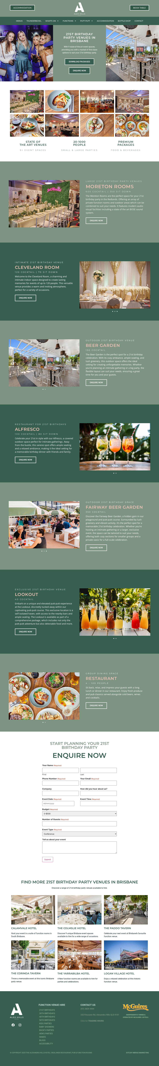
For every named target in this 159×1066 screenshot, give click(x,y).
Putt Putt (85, 21)
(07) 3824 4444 (87, 1009)
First (44, 774)
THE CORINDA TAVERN (25, 973)
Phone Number (53, 779)
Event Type (52, 830)
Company (47, 789)
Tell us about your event (54, 839)
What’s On (50, 21)
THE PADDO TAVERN (117, 928)
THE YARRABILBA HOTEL (74, 973)
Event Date (51, 799)
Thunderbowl (34, 21)
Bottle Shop (124, 21)
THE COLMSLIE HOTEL (72, 928)
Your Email (89, 779)
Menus (19, 21)
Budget (50, 809)
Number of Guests (55, 819)
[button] (82, 285)
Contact (139, 21)
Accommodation (105, 21)
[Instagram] (20, 1025)
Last (82, 774)
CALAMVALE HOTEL (24, 928)
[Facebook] (13, 1025)
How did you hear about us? (93, 789)
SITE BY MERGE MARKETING (137, 1053)
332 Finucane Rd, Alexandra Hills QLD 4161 (99, 1015)
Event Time (90, 799)
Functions (68, 21)
